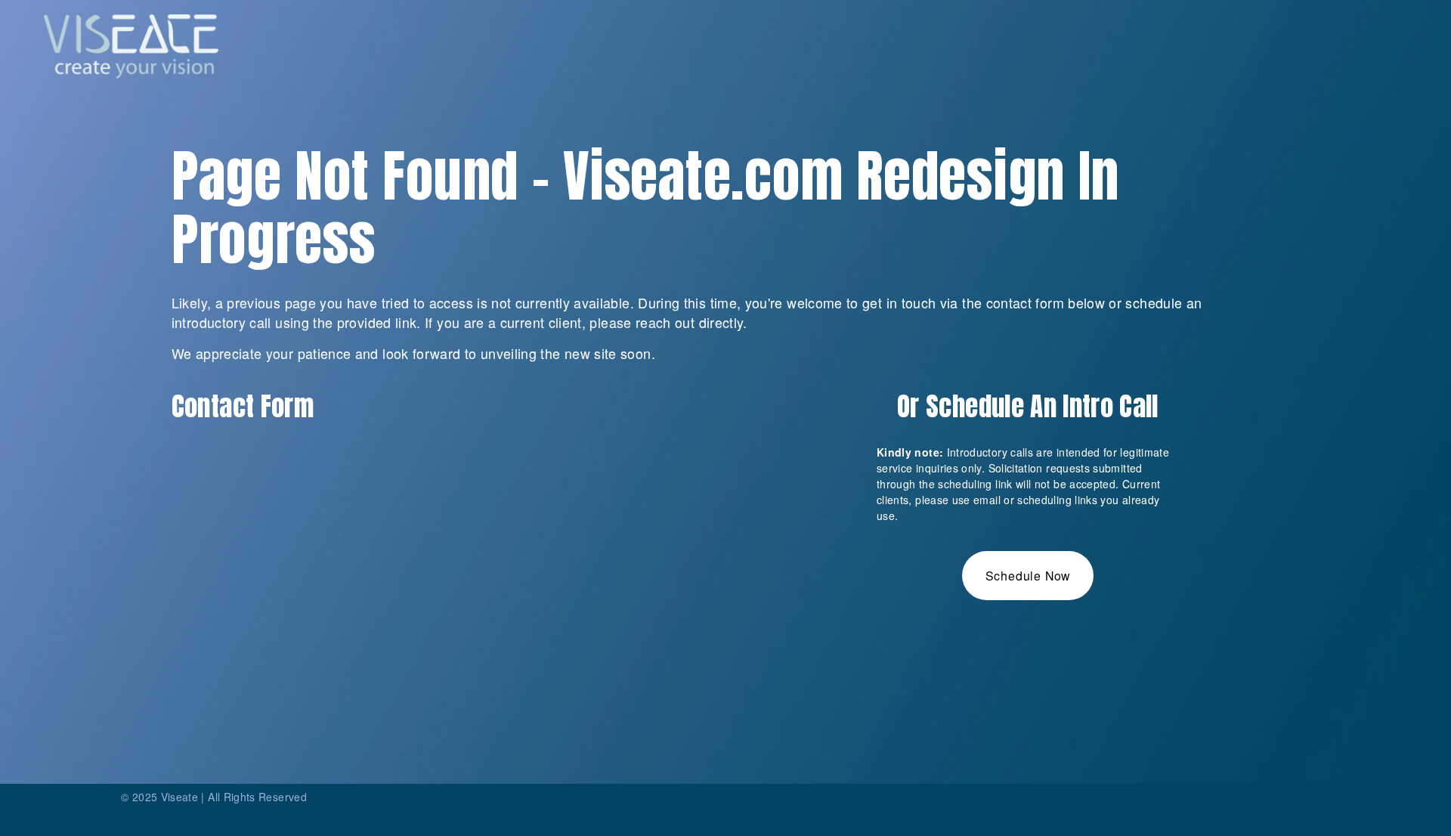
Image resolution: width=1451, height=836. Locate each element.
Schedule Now (1028, 575)
